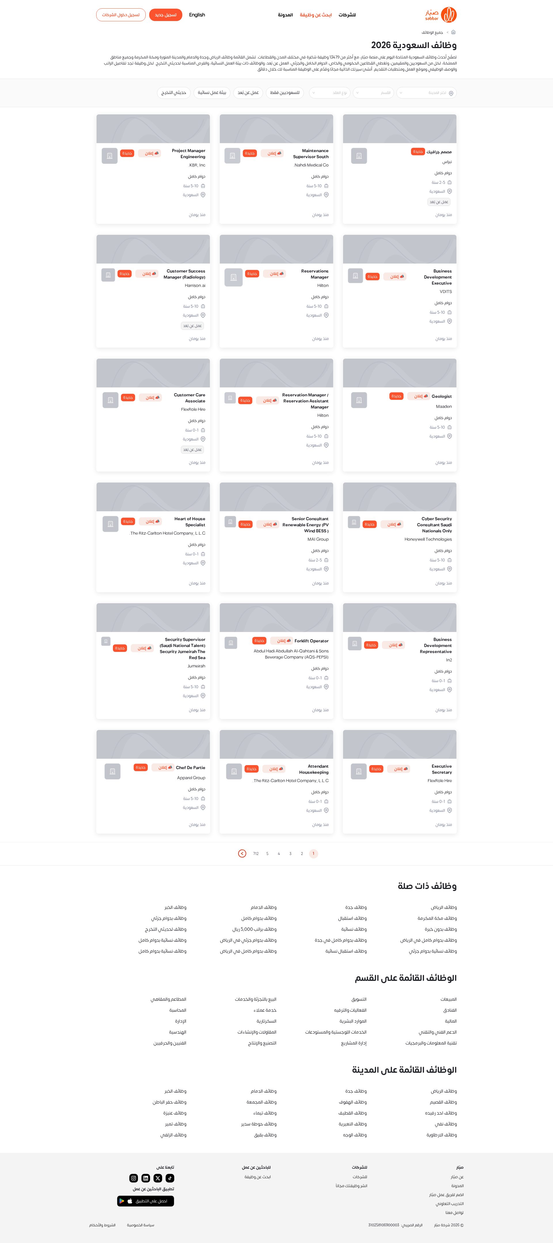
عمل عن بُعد (248, 92)
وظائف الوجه (355, 1135)
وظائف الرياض (444, 907)
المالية (451, 1021)
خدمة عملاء (264, 1010)
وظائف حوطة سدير (258, 1124)
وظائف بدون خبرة (441, 929)
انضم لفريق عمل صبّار (446, 1195)
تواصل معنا (455, 1213)
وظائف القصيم (443, 1102)
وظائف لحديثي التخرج (165, 929)
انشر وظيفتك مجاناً (351, 1186)
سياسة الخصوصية (140, 1225)
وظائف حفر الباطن (169, 1102)
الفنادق (450, 1010)
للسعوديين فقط (285, 92)
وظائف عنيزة (174, 1113)
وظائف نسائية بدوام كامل (162, 940)
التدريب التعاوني (450, 1204)
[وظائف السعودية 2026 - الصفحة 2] (242, 853)
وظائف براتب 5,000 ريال (254, 929)
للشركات (347, 15)
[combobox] (421, 92)
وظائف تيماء (264, 1113)
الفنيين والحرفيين (170, 1043)
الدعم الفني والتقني (438, 1032)
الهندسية (177, 1032)
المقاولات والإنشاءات (257, 1032)
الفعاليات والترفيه (350, 1010)
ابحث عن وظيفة (316, 15)
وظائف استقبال (352, 918)
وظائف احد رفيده (441, 1113)
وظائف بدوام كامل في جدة (341, 940)
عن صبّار (457, 1177)
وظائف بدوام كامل (258, 918)
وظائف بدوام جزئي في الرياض (248, 940)
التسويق (359, 999)
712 (256, 854)
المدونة (285, 15)
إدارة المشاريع (354, 1043)
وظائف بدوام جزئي (168, 918)
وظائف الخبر (175, 907)
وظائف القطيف (352, 1113)
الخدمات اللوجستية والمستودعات (336, 1032)
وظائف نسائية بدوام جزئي (433, 951)
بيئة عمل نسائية (212, 92)
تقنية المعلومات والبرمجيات (431, 1043)
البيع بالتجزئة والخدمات (255, 999)
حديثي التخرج (173, 92)
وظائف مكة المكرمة (437, 918)
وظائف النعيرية (353, 1124)
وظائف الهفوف (353, 1102)
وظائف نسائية (354, 929)
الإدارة (180, 1021)
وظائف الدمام (263, 907)
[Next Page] (242, 853)
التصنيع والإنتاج (262, 1043)
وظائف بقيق (265, 1135)
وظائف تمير (175, 1124)
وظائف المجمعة (261, 1102)
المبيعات (449, 999)
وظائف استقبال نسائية (346, 951)
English (197, 15)
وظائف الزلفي (173, 1135)
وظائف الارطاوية (442, 1135)
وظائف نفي (446, 1124)
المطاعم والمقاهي (168, 999)
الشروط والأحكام (102, 1225)
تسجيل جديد (166, 15)
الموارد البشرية (353, 1021)
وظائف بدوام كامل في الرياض (428, 940)
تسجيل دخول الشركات (121, 15)
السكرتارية (266, 1021)
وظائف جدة (356, 907)
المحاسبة (177, 1010)
